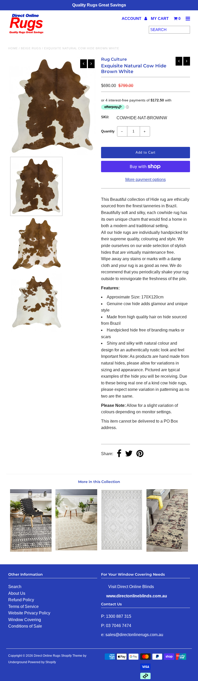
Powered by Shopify (42, 662)
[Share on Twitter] (129, 453)
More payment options (145, 179)
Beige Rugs (31, 48)
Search (14, 586)
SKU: (105, 117)
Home (13, 48)
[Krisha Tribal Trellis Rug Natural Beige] (76, 549)
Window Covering (24, 619)
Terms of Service (23, 606)
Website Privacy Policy (29, 613)
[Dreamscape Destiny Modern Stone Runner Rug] (167, 550)
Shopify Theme (71, 656)
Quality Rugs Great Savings (99, 5)
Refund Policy (21, 600)
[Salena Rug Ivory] (122, 549)
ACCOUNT (132, 18)
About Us (16, 593)
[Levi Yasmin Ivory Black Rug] (31, 550)
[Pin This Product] (139, 453)
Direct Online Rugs (47, 656)
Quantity (107, 131)
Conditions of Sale (25, 626)
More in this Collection (99, 481)
